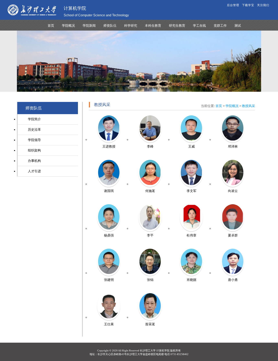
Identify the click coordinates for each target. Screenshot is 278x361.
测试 (237, 25)
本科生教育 (153, 25)
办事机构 (34, 160)
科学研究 (130, 25)
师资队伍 (109, 25)
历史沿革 (34, 129)
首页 (51, 25)
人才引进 (34, 171)
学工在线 (199, 25)
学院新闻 (89, 25)
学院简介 (34, 119)
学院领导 (34, 140)
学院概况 (68, 25)
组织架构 (34, 150)
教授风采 (248, 106)
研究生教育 (177, 25)
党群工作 (220, 25)
